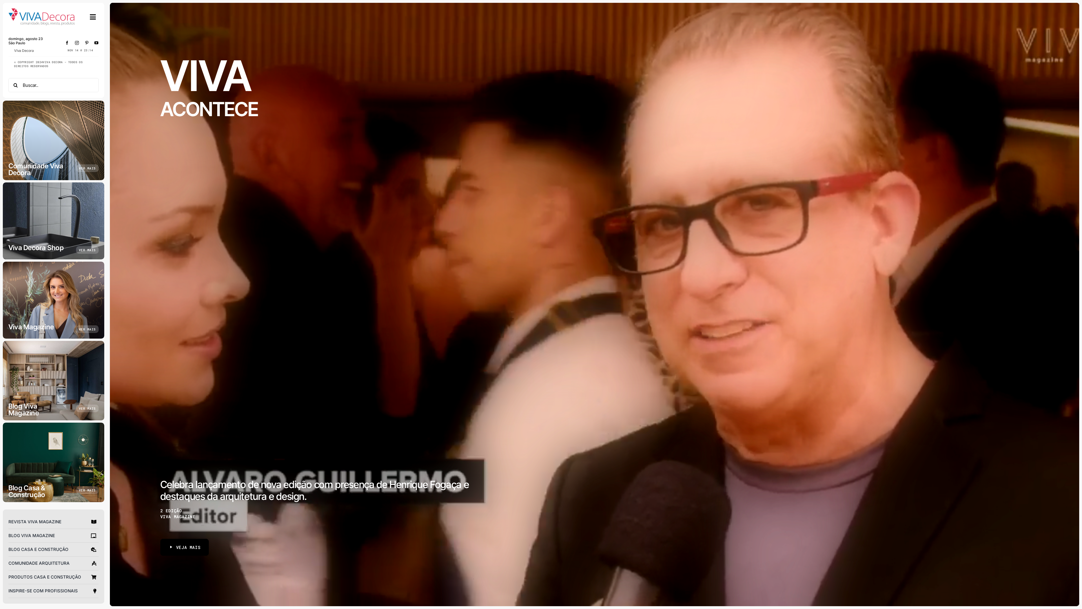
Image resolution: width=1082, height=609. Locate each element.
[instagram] (77, 43)
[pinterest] (87, 43)
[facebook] (67, 43)
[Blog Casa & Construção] (53, 462)
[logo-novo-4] (42, 11)
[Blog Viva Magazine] (53, 380)
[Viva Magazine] (53, 300)
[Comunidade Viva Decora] (53, 140)
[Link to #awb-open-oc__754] (93, 17)
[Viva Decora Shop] (53, 220)
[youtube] (96, 43)
